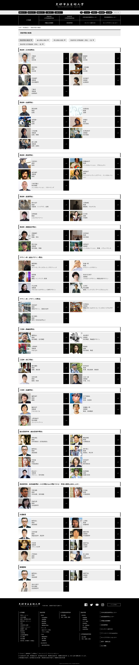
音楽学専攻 (85, 629)
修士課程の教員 (42, 40)
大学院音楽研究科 (86, 634)
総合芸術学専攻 (46, 645)
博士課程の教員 (58, 40)
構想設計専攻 (45, 625)
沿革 (21, 623)
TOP (19, 27)
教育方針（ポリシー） (26, 621)
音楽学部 (83, 612)
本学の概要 (23, 617)
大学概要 (22, 612)
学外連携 (22, 638)
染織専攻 (44, 640)
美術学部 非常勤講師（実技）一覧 (81, 40)
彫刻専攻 (44, 621)
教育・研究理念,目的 (25, 619)
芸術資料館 (104, 625)
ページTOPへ (114, 604)
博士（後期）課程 (65, 617)
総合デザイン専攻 (46, 630)
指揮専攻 (85, 619)
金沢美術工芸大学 (34, 657)
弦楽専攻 (85, 623)
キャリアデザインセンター (109, 637)
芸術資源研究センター (107, 616)
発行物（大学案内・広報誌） (27, 640)
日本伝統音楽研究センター (109, 612)
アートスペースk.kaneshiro (109, 633)
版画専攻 (44, 623)
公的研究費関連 (24, 634)
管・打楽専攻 (86, 625)
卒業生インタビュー (25, 627)
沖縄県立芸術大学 (59, 657)
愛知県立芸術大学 (46, 657)
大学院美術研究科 (65, 612)
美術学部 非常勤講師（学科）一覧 (31, 44)
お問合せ (94, 12)
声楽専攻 (85, 627)
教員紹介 (26, 27)
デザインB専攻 (45, 631)
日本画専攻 (44, 617)
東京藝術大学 (22, 657)
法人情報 (109, 12)
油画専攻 (44, 619)
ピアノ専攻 (85, 621)
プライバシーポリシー (53, 653)
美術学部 (42, 612)
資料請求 (101, 12)
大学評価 (22, 632)
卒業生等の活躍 (24, 625)
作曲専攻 (85, 617)
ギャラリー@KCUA (107, 629)
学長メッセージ (24, 615)
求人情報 (22, 636)
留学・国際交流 (105, 641)
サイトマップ (42, 653)
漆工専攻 (44, 638)
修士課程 (63, 615)
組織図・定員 (23, 628)
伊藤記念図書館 (105, 620)
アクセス (86, 12)
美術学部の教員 (25, 40)
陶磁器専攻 (44, 636)
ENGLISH (117, 12)
